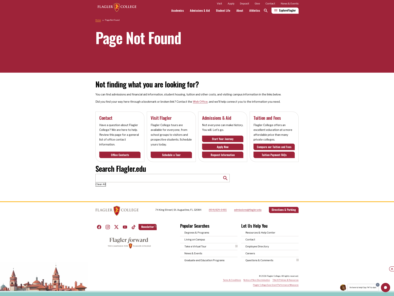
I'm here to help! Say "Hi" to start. (363, 287)
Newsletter (147, 227)
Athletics (254, 10)
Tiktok (133, 227)
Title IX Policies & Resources (285, 280)
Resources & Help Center (260, 232)
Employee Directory (257, 246)
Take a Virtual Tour (195, 246)
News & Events (290, 3)
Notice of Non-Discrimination (256, 280)
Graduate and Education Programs (204, 260)
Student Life (223, 10)
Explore (287, 10)
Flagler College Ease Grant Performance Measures (276, 285)
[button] (385, 287)
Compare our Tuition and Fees (274, 147)
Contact (270, 3)
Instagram (107, 227)
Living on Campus (194, 239)
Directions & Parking (284, 210)
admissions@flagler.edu (247, 209)
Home (98, 20)
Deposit (244, 3)
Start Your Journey (222, 139)
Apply (231, 3)
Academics (177, 10)
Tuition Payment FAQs (274, 155)
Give (257, 3)
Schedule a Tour (171, 155)
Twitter (116, 227)
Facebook (99, 227)
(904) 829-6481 (218, 209)
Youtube (125, 227)
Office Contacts (120, 155)
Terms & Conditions (232, 280)
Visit (219, 3)
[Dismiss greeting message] (378, 285)
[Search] (265, 10)
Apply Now (223, 147)
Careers (250, 253)
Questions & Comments (259, 260)
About (239, 10)
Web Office (200, 101)
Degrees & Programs (196, 232)
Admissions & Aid (200, 10)
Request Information (223, 155)
